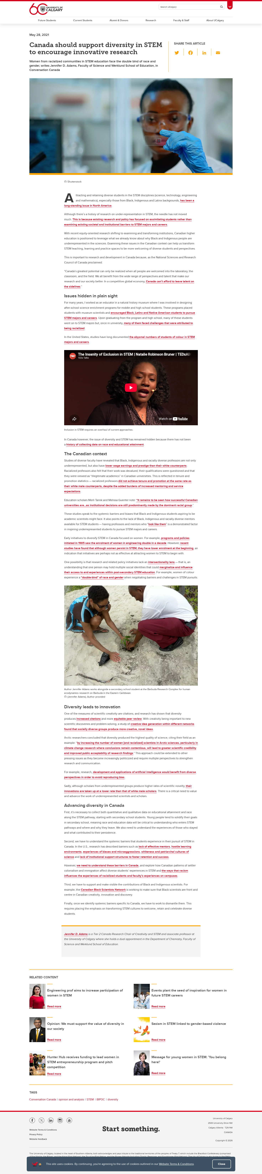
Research (151, 20)
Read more (54, 1006)
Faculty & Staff (181, 20)
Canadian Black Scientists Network (103, 890)
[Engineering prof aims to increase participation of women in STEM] (37, 996)
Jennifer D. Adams (76, 934)
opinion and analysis (71, 1099)
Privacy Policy (35, 1134)
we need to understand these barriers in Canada (107, 865)
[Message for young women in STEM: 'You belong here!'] (142, 1062)
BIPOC (101, 1099)
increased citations (88, 719)
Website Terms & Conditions (176, 1164)
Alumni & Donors (119, 20)
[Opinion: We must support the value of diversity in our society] (37, 1029)
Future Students (47, 20)
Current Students (82, 20)
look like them (157, 524)
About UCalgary (215, 20)
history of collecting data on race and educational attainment (105, 444)
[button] (179, 52)
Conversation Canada (42, 1099)
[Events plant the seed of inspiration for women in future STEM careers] (142, 996)
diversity (113, 1099)
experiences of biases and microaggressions (111, 852)
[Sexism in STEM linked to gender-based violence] (142, 1029)
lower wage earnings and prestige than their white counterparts (146, 466)
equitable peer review (128, 719)
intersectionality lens (161, 562)
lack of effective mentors (154, 846)
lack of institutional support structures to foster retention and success (124, 857)
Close (221, 1164)
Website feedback (38, 1138)
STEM (90, 1099)
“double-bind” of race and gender (102, 577)
